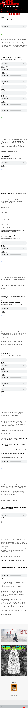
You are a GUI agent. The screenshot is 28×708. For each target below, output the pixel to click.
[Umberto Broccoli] (9, 53)
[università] (4, 53)
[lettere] (9, 151)
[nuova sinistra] (10, 230)
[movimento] (14, 449)
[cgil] (12, 151)
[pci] (7, 151)
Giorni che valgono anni (6, 193)
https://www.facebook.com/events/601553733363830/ (13, 560)
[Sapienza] (5, 151)
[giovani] (21, 449)
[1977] (12, 53)
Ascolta (2, 72)
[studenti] (2, 449)
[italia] (19, 449)
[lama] (2, 53)
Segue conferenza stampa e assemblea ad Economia (13, 578)
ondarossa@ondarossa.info (12, 700)
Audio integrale (4, 66)
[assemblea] (2, 231)
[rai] (6, 53)
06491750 (19, 700)
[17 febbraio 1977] (15, 151)
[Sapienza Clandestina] (4, 297)
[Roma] (16, 230)
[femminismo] (23, 449)
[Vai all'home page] (9, 6)
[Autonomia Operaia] (6, 231)
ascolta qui (15, 194)
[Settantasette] (5, 449)
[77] (9, 231)
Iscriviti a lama (1, 623)
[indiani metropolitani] (5, 230)
